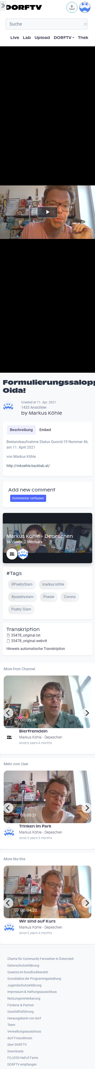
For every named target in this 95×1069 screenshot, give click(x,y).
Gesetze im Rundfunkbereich (27, 972)
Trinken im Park (35, 826)
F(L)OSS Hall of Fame (22, 1058)
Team (11, 1025)
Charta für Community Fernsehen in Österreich (40, 959)
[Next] (87, 713)
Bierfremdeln (33, 731)
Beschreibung (21, 430)
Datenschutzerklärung (23, 966)
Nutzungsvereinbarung (23, 999)
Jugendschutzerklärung (24, 985)
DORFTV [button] (62, 37)
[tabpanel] (47, 455)
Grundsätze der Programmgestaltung (34, 979)
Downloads (15, 1051)
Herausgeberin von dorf (24, 1018)
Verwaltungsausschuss (24, 1031)
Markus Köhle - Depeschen (39, 536)
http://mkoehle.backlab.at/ (28, 466)
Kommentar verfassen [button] (28, 498)
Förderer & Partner (20, 1005)
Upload (42, 37)
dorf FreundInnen (19, 1038)
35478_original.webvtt (29, 641)
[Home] (34, 7)
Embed (45, 430)
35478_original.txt (25, 635)
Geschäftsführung (20, 1012)
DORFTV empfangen (22, 1064)
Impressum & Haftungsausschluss (32, 992)
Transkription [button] (23, 629)
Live (14, 37)
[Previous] (8, 713)
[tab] (21, 430)
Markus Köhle (45, 413)
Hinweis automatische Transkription (35, 648)
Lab (27, 37)
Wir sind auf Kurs (37, 921)
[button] (71, 7)
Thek (83, 37)
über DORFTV (17, 1045)
